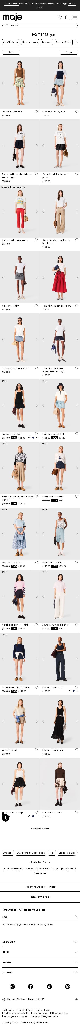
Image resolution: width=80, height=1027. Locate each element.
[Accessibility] (5, 818)
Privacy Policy (45, 925)
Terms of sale (24, 1010)
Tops (52, 852)
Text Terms (8, 1010)
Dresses (47, 42)
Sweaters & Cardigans (31, 852)
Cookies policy (60, 1013)
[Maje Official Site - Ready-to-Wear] (12, 17)
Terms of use (42, 1010)
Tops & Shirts (63, 42)
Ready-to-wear (34, 887)
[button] (60, 17)
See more (40, 873)
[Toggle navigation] (75, 17)
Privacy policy (41, 1013)
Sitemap (35, 1016)
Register (74, 917)
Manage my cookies (15, 1016)
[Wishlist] (36, 111)
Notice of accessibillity (17, 1013)
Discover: (11, 3)
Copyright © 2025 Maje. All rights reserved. (25, 1022)
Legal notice (50, 1016)
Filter (69, 52)
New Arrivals (30, 42)
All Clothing (10, 42)
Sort (11, 52)
